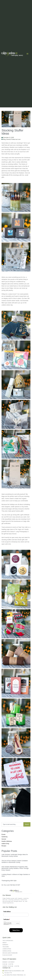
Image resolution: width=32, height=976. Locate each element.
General (8, 139)
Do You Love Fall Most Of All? (11, 885)
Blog (4, 139)
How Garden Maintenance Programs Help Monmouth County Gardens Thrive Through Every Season (15, 868)
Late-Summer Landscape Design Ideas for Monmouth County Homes (15, 855)
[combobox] (12, 824)
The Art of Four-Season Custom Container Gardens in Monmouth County (15, 861)
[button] (27, 53)
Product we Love (16, 139)
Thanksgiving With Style (9, 880)
